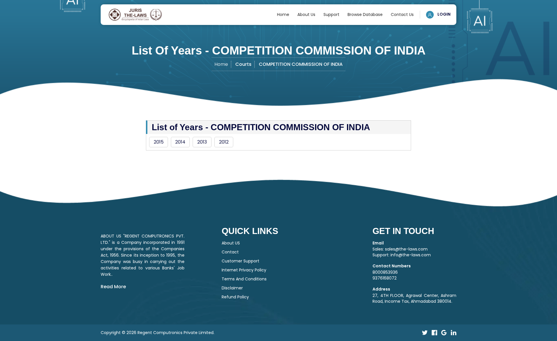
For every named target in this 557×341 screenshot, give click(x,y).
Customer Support (240, 261)
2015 (159, 142)
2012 (224, 142)
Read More (113, 286)
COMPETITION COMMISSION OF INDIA (301, 64)
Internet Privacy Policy (244, 270)
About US (231, 243)
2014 (180, 142)
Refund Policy (235, 297)
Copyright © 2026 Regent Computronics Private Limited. (157, 332)
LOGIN (444, 14)
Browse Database (365, 14)
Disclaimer (232, 288)
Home (283, 14)
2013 (202, 142)
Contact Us (402, 14)
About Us (306, 14)
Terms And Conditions (244, 279)
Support (331, 14)
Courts (243, 64)
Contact (230, 252)
